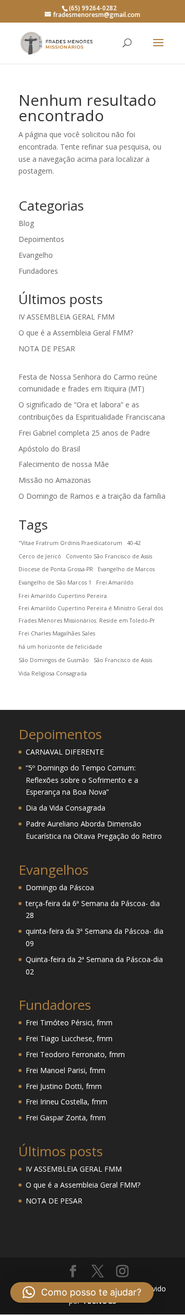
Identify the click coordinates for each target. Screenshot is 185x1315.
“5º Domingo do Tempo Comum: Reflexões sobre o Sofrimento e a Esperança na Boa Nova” (82, 780)
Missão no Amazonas (54, 480)
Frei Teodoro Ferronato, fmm (75, 1054)
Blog (26, 223)
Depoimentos (41, 239)
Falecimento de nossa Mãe (63, 464)
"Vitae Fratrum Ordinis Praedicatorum (70, 543)
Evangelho (35, 255)
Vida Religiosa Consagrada (52, 673)
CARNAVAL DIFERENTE (65, 752)
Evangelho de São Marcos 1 (54, 582)
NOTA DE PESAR (46, 348)
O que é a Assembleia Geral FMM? (75, 332)
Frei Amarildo (115, 582)
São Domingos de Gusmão (53, 660)
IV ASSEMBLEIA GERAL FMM (66, 317)
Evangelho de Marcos (126, 569)
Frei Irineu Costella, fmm (66, 1101)
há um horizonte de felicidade (60, 646)
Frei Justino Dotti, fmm (64, 1086)
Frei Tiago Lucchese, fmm (69, 1038)
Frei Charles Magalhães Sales (56, 633)
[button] (82, 1292)
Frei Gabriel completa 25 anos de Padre (84, 433)
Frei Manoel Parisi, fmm (65, 1070)
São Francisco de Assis (123, 660)
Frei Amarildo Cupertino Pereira (62, 595)
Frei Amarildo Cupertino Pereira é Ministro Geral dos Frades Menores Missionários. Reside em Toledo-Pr (90, 614)
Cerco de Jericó (39, 556)
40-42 (134, 543)
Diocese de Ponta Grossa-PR (55, 569)
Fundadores (38, 271)
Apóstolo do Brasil (49, 449)
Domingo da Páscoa (60, 887)
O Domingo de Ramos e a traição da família (91, 496)
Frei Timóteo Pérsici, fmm (69, 1022)
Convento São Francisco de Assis (109, 556)
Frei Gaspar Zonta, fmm (66, 1117)
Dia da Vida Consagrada (65, 808)
